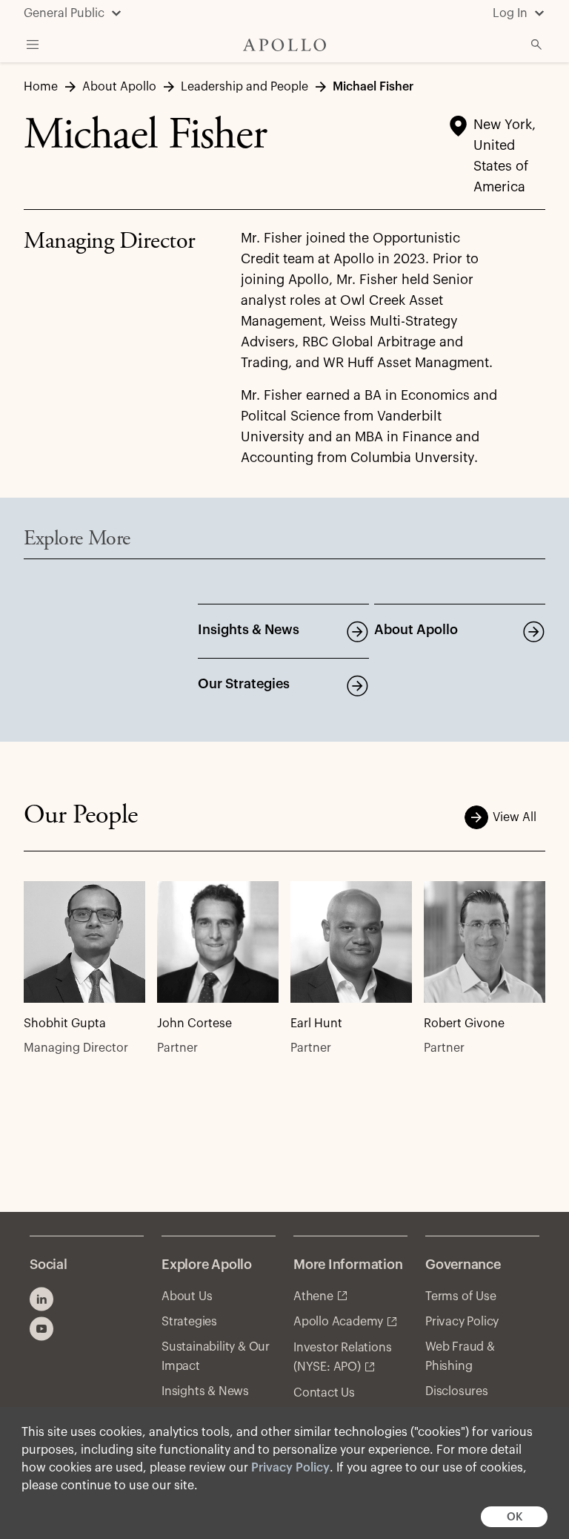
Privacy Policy (290, 1468)
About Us (187, 1296)
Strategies (189, 1322)
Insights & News (248, 629)
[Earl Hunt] (351, 942)
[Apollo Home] (284, 45)
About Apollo (416, 629)
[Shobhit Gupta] (84, 942)
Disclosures (456, 1391)
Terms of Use (460, 1296)
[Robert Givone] (484, 942)
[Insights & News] (357, 631)
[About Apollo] (533, 631)
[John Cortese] (218, 942)
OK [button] (514, 1517)
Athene (313, 1296)
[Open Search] (536, 44)
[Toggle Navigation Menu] (32, 44)
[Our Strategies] (357, 685)
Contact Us (324, 1393)
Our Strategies (244, 684)
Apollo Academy (338, 1322)
